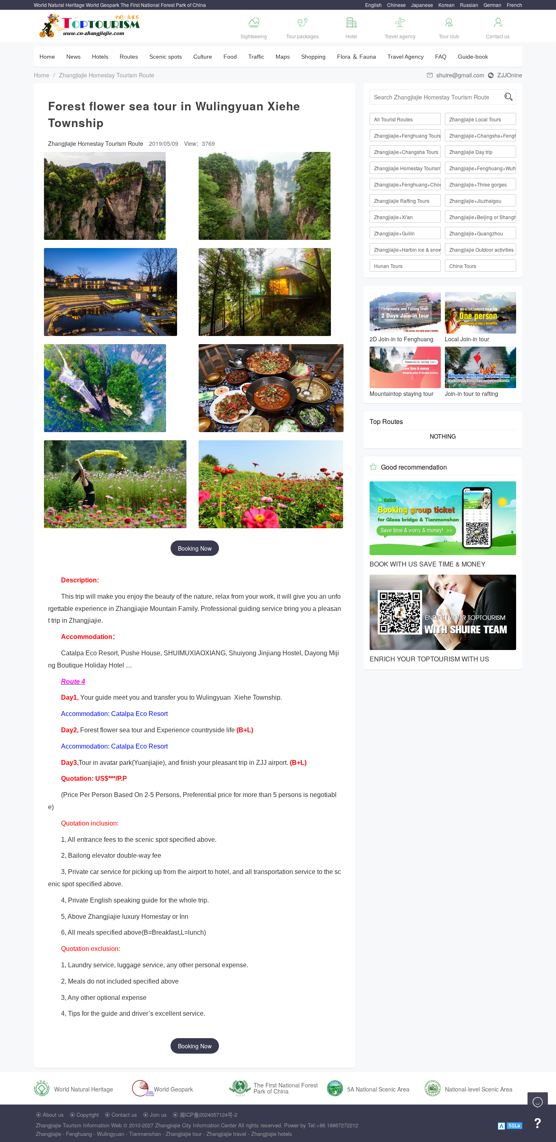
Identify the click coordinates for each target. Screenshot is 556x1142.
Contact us (124, 1114)
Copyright (88, 1114)
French (514, 4)
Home (47, 56)
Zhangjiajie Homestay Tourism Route (106, 75)
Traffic (256, 56)
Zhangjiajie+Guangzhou (476, 233)
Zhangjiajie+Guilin (394, 233)
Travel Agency (405, 56)
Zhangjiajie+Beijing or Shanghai (482, 216)
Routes (129, 56)
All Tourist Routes (393, 119)
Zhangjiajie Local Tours (475, 119)
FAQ (441, 56)
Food (230, 56)
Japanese (422, 4)
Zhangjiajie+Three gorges (478, 184)
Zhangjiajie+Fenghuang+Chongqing (407, 184)
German (492, 4)
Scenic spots (165, 56)
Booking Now (195, 548)
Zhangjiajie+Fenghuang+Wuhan (482, 168)
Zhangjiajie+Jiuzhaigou (475, 200)
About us (53, 1114)
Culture (202, 56)
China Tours (462, 265)
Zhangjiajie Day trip (471, 151)
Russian (469, 4)
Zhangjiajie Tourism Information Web (79, 1125)
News (73, 56)
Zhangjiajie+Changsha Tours (406, 151)
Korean (446, 4)
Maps (283, 56)
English (373, 4)
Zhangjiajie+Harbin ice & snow (407, 249)
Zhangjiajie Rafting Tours (401, 200)
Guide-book (473, 56)
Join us (158, 1114)
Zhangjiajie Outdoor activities (481, 249)
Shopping (313, 56)
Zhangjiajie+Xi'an (393, 216)
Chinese (396, 4)
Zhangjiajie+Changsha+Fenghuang (482, 135)
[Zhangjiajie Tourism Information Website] (90, 24)
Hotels (100, 56)
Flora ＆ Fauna (356, 56)
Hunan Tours (388, 265)
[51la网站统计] (502, 1125)
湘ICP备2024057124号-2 (208, 1114)
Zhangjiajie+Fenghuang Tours (407, 135)
